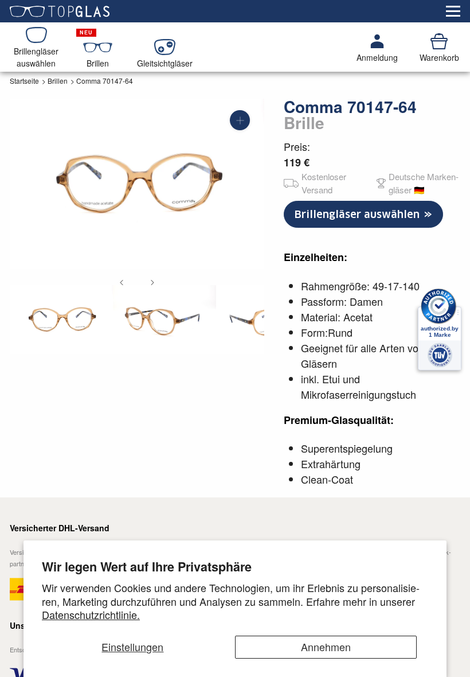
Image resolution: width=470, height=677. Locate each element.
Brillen (58, 80)
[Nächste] (152, 282)
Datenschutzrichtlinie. (91, 614)
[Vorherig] (121, 282)
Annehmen (326, 646)
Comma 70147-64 (104, 80)
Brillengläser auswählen (358, 214)
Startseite (24, 80)
